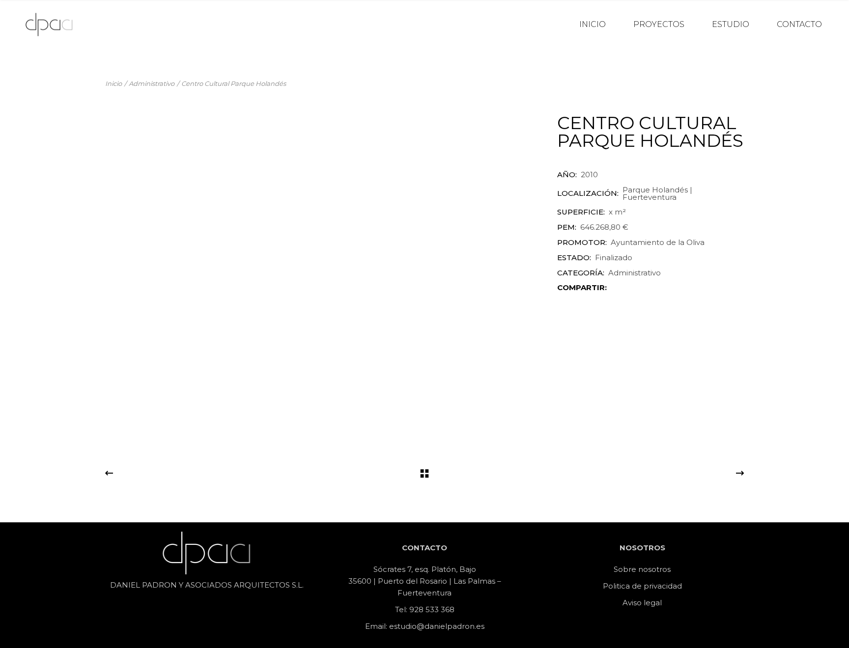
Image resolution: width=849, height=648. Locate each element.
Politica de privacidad (642, 586)
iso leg (643, 602)
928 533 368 (431, 609)
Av (627, 602)
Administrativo (634, 272)
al (658, 602)
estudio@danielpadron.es (436, 626)
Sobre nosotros (642, 569)
